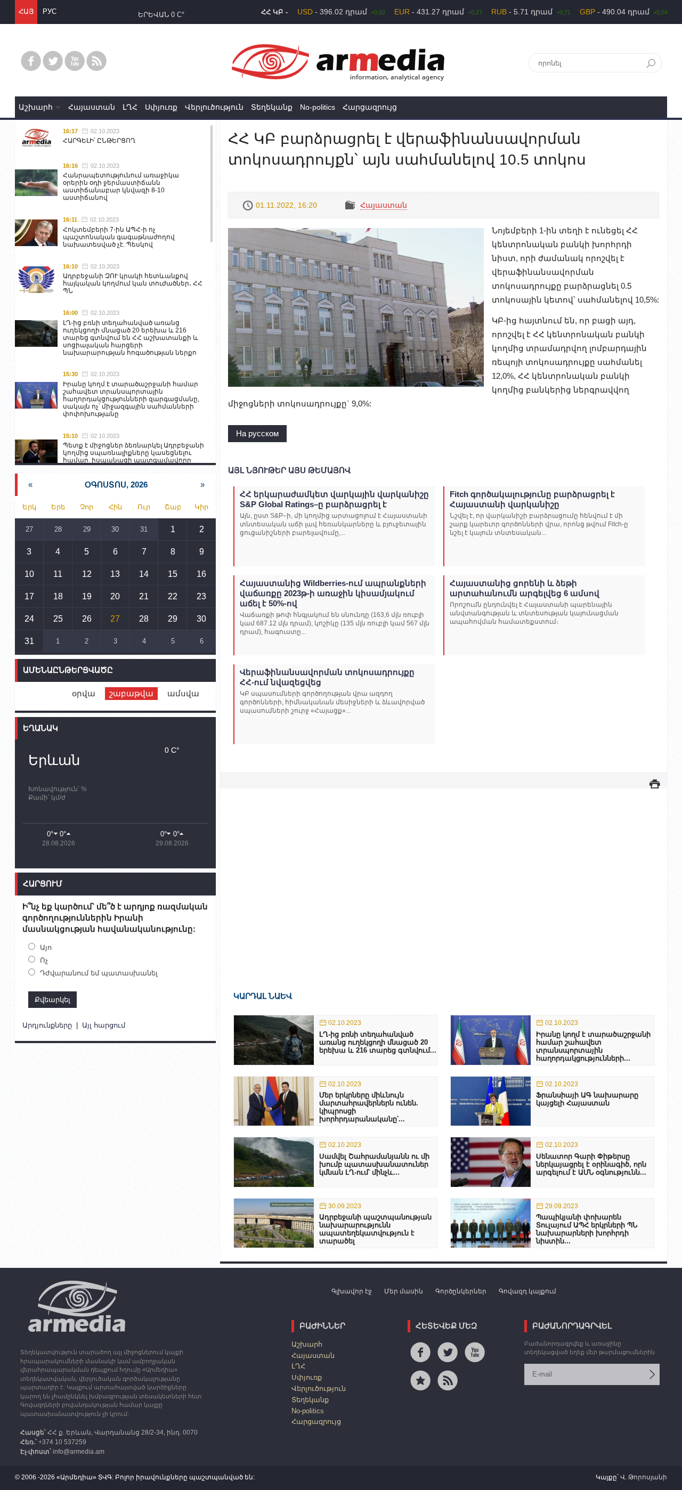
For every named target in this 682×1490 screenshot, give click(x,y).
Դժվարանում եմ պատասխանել (99, 973)
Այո (46, 947)
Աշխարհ (36, 107)
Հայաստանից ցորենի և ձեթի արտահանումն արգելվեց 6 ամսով (524, 588)
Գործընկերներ (460, 1291)
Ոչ (44, 960)
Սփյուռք (161, 107)
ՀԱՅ (26, 11)
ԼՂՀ (130, 107)
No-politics (317, 107)
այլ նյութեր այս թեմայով (289, 470)
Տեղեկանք (272, 107)
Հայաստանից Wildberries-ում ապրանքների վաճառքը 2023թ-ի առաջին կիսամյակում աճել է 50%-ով (333, 593)
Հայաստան (91, 107)
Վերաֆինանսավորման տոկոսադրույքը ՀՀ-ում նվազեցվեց (327, 677)
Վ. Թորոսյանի (643, 1477)
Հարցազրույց (370, 107)
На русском (257, 433)
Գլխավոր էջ (351, 1291)
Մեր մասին (403, 1291)
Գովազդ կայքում (527, 1291)
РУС (49, 11)
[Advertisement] (443, 874)
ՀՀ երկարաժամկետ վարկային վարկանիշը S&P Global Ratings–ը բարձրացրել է (334, 499)
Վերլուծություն (214, 107)
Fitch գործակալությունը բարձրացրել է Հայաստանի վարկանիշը (532, 499)
